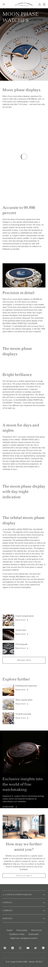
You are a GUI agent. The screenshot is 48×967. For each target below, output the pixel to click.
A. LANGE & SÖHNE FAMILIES (17, 894)
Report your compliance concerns (24, 938)
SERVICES (7, 918)
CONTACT (7, 902)
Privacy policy (21, 930)
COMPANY (8, 910)
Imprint (10, 930)
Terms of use (36, 930)
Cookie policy (33, 934)
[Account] (40, 4)
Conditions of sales (16, 934)
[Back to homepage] (24, 4)
